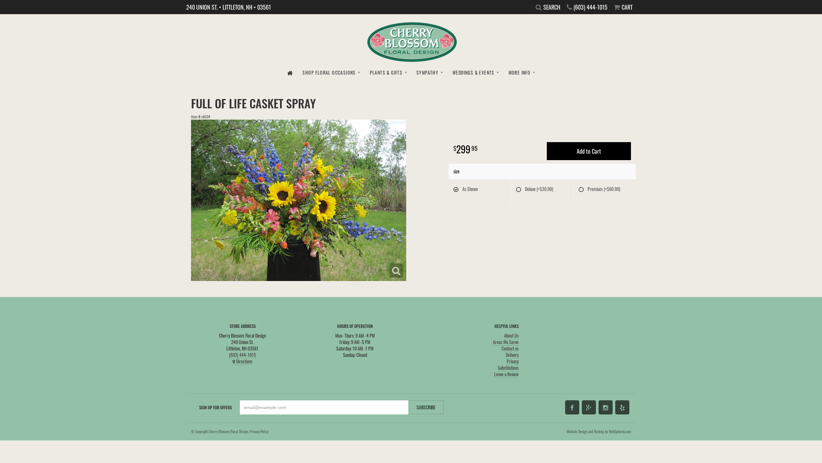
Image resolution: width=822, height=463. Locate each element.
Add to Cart (589, 151)
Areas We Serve (506, 342)
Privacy (513, 361)
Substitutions (508, 367)
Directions (243, 361)
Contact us (510, 348)
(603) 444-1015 (242, 354)
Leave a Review (506, 374)
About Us (511, 335)
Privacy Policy (259, 431)
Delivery (512, 354)
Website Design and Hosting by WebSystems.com (599, 431)
